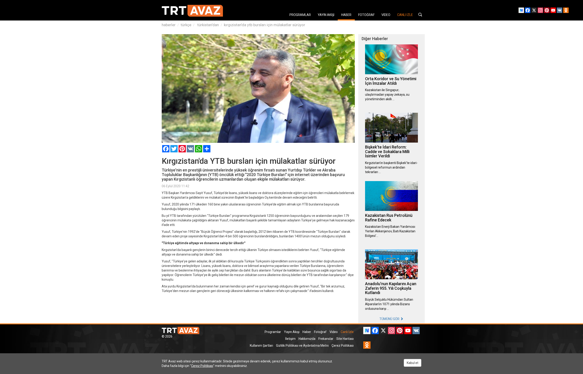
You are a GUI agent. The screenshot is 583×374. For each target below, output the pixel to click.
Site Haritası (345, 339)
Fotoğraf (320, 332)
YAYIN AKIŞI (326, 15)
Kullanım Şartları (261, 345)
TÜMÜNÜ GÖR (389, 319)
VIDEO (385, 15)
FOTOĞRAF (366, 15)
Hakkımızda (307, 339)
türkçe (186, 25)
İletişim (290, 339)
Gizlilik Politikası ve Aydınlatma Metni (302, 345)
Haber (306, 332)
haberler (169, 25)
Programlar (273, 332)
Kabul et (412, 363)
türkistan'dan (207, 25)
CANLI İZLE (405, 15)
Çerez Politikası (343, 345)
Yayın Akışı (291, 332)
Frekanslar (325, 339)
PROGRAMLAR (300, 15)
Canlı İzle (347, 332)
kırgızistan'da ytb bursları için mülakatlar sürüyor (264, 25)
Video (334, 332)
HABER (346, 15)
